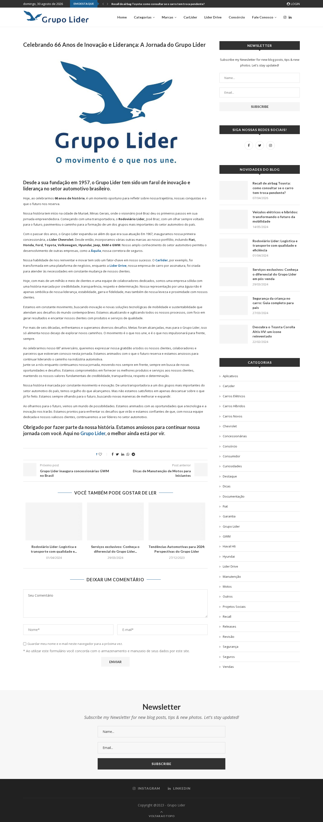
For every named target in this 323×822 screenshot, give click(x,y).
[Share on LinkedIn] (122, 454)
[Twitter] (259, 145)
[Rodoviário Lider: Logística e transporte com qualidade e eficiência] (54, 521)
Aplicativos (230, 376)
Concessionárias (235, 436)
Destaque (230, 476)
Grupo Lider (92, 433)
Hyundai (229, 556)
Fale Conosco (262, 17)
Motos (227, 586)
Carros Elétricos (234, 396)
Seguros (229, 657)
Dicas (227, 486)
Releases (229, 626)
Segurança (230, 646)
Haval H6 (229, 546)
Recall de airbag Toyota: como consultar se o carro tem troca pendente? (158, 4)
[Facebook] (248, 145)
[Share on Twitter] (117, 454)
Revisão (228, 636)
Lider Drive (213, 17)
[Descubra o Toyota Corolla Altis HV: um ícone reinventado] (233, 334)
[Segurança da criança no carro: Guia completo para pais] (233, 305)
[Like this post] (103, 454)
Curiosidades (232, 466)
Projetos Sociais (234, 606)
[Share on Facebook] (112, 454)
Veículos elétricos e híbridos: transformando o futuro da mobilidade (275, 216)
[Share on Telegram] (133, 454)
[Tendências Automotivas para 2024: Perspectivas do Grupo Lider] (176, 521)
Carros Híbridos (234, 406)
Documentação (233, 496)
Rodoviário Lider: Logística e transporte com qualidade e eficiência (275, 245)
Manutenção (232, 576)
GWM (227, 536)
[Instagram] (285, 17)
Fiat (225, 506)
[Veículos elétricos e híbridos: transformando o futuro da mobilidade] (233, 219)
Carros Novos (232, 416)
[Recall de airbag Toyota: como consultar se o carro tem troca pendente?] (233, 190)
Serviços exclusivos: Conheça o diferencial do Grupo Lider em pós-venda (275, 274)
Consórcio (237, 17)
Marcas (167, 17)
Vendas (228, 667)
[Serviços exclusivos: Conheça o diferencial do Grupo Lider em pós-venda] (115, 521)
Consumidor (231, 456)
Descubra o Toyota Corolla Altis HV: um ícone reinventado (274, 331)
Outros (228, 596)
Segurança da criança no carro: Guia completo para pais (273, 303)
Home (122, 17)
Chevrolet (230, 426)
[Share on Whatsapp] (128, 454)
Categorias (143, 17)
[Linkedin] (290, 17)
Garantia (229, 516)
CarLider (190, 17)
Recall (227, 616)
